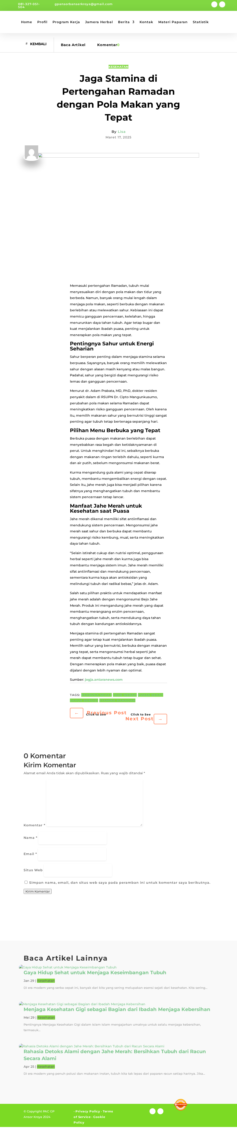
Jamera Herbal (99, 22)
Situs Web (33, 870)
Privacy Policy (87, 1111)
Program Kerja (66, 22)
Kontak (146, 22)
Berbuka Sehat (96, 695)
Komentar (34, 825)
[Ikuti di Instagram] (222, 4)
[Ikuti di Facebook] (214, 4)
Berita (124, 22)
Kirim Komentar (37, 891)
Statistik (201, 22)
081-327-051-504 (29, 5)
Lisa (122, 131)
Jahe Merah (125, 695)
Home (26, 22)
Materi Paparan (173, 22)
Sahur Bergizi (84, 700)
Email (30, 854)
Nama (30, 838)
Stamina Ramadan (117, 700)
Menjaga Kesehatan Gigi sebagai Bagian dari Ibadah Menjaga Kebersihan (117, 1009)
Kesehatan (118, 67)
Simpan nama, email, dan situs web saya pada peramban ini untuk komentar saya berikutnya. (119, 882)
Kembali (38, 43)
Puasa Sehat (150, 695)
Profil (42, 22)
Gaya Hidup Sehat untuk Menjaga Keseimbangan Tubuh (95, 972)
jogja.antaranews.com (104, 679)
